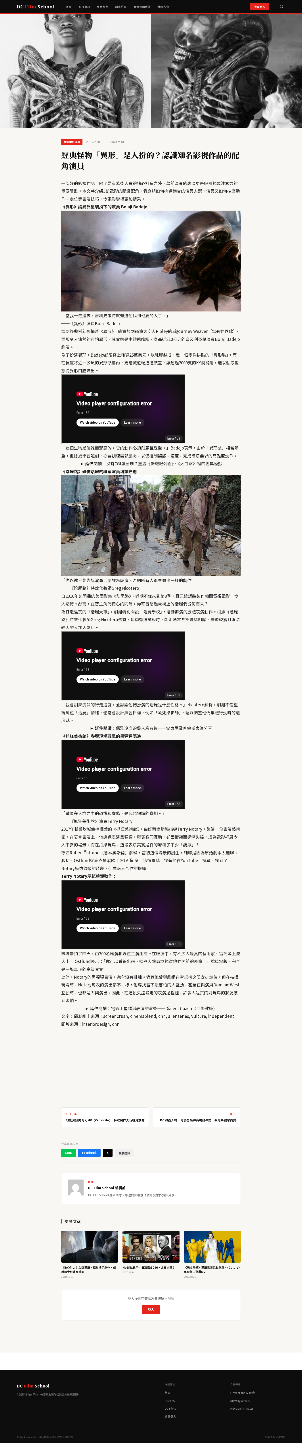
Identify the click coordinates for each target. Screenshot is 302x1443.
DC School (35, 6)
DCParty (170, 1401)
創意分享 (121, 6)
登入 (151, 1309)
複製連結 (124, 1153)
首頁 (69, 6)
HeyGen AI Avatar (241, 1408)
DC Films (170, 1408)
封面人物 (163, 6)
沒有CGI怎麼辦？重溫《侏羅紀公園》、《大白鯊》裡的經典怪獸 (164, 463)
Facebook (89, 1153)
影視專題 (84, 6)
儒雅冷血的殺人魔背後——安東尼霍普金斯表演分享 (164, 728)
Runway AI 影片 (240, 1401)
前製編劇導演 (72, 142)
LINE (68, 1153)
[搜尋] (281, 6)
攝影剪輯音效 (142, 6)
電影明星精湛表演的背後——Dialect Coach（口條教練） (164, 1008)
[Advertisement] (151, 1066)
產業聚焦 (103, 6)
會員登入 (259, 6)
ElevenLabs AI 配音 (242, 1393)
